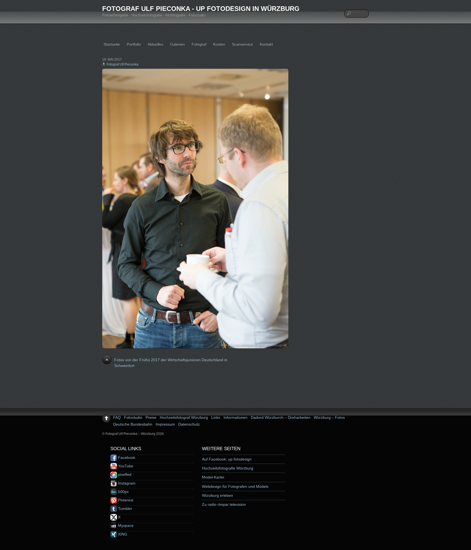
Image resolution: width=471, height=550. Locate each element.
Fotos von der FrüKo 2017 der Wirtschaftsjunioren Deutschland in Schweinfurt (166, 362)
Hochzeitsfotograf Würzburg (184, 417)
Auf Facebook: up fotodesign (227, 459)
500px (123, 491)
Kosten (219, 44)
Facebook (126, 457)
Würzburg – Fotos (329, 417)
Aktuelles (155, 44)
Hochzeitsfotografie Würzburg (227, 468)
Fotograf (199, 44)
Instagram (126, 483)
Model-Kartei (213, 477)
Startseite (112, 44)
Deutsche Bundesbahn (132, 424)
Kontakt (266, 44)
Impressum (165, 424)
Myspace (125, 525)
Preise (151, 417)
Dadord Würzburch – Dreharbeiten (280, 417)
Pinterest (125, 500)
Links (215, 417)
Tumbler (124, 508)
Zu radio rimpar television (224, 504)
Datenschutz (189, 424)
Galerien (177, 44)
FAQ (117, 417)
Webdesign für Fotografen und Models (235, 486)
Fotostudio (133, 417)
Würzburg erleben (217, 495)
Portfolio (134, 44)
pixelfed (124, 474)
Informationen (235, 417)
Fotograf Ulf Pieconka (122, 64)
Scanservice (242, 44)
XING (122, 534)
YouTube (125, 466)
